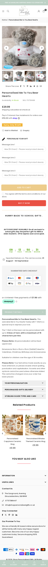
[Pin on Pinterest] (28, 86)
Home (4, 20)
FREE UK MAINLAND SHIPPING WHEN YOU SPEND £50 (24, 2)
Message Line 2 (8, 157)
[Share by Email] (41, 86)
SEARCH (43, 565)
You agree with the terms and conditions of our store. (24, 195)
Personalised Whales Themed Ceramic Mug (35, 440)
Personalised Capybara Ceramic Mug (12, 441)
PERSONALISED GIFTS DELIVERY (19, 389)
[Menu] (3, 11)
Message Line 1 (8, 144)
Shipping (6, 109)
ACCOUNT (13, 565)
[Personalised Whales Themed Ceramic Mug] (35, 425)
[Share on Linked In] (31, 86)
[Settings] (38, 11)
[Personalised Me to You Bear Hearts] (18, 76)
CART (34, 565)
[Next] (41, 48)
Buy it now (24, 203)
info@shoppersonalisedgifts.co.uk (20, 505)
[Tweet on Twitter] (24, 86)
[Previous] (6, 48)
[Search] (8, 11)
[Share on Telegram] (34, 86)
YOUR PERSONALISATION (16, 383)
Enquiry (26, 130)
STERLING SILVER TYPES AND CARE (20, 396)
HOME (4, 565)
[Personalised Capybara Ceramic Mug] (12, 425)
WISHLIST (25, 565)
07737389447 (11, 500)
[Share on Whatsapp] (38, 86)
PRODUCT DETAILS (13, 312)
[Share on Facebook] (21, 86)
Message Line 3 (8, 170)
